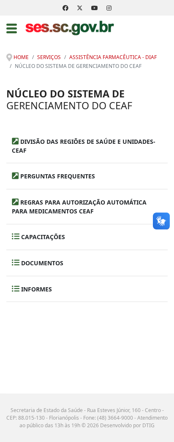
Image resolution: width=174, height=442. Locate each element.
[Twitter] (80, 8)
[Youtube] (94, 8)
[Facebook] (65, 8)
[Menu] (11, 28)
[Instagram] (108, 8)
